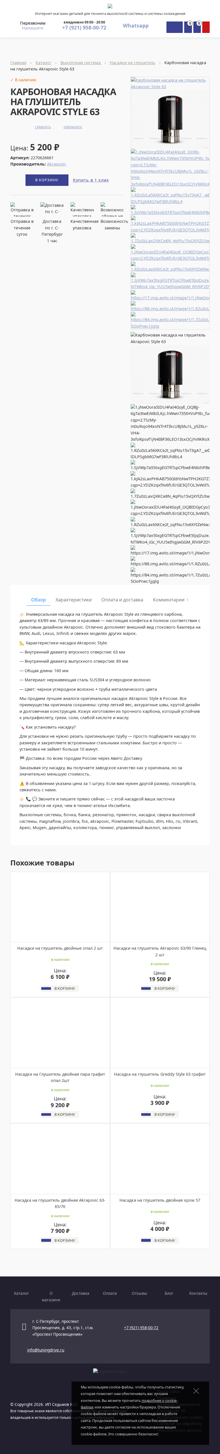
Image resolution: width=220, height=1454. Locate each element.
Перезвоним (33, 23)
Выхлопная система (81, 62)
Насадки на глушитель (132, 62)
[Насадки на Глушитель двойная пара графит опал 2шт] (60, 1033)
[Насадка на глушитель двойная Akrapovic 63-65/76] (60, 1158)
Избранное (73, 127)
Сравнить (43, 127)
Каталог (43, 62)
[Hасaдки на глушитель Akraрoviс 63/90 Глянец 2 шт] (160, 907)
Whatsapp (136, 25)
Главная (18, 62)
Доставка (80, 1293)
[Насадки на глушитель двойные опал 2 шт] (60, 907)
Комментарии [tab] (171, 600)
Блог (169, 1293)
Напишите (32, 28)
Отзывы (139, 1293)
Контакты (198, 1293)
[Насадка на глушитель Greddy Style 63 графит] (160, 1033)
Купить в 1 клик (91, 180)
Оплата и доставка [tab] (122, 600)
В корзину (46, 179)
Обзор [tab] (38, 600)
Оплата (110, 1293)
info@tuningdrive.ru (45, 1350)
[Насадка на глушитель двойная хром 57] (160, 1158)
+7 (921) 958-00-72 (84, 27)
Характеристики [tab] (74, 600)
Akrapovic (56, 164)
